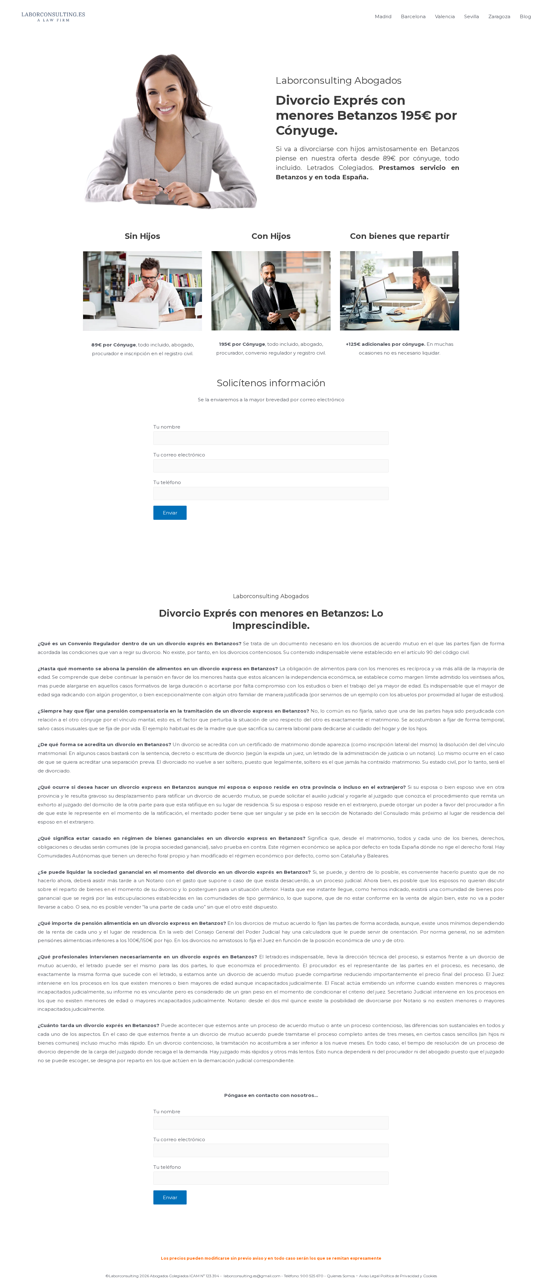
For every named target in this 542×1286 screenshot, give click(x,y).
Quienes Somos (341, 1275)
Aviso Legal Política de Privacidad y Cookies (398, 1275)
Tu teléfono (167, 482)
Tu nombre (166, 427)
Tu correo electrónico (179, 455)
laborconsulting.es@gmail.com (252, 1275)
